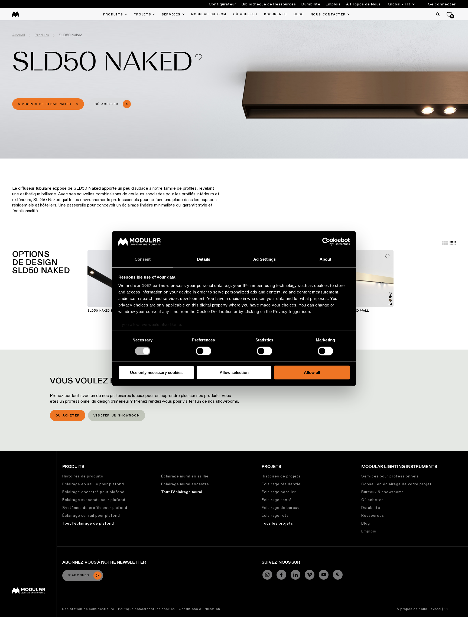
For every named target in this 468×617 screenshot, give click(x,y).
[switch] (203, 351)
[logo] (15, 14)
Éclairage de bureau (281, 507)
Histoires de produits (82, 476)
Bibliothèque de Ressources (269, 4)
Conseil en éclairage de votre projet (396, 484)
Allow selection (234, 372)
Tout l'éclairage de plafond (88, 523)
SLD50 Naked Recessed (107, 310)
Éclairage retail (276, 515)
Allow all (312, 372)
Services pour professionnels (390, 476)
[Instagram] (267, 575)
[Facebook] (281, 575)
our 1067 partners (152, 285)
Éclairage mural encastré (185, 484)
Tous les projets (277, 523)
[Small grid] (453, 243)
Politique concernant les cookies (146, 609)
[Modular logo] (28, 592)
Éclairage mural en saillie (185, 476)
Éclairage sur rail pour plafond (91, 515)
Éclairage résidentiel (282, 484)
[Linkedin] (295, 575)
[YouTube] (323, 575)
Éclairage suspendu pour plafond (93, 499)
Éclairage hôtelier (279, 491)
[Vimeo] (309, 575)
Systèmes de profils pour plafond (94, 507)
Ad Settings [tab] (264, 259)
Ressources (372, 515)
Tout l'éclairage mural (181, 491)
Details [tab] (203, 259)
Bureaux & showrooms (382, 491)
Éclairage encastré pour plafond (93, 491)
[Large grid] (445, 243)
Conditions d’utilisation (199, 609)
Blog (365, 523)
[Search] (438, 14)
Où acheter (68, 415)
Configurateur (222, 4)
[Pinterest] (337, 575)
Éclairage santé (277, 499)
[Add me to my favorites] (198, 57)
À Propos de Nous (363, 4)
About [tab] (326, 259)
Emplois (333, 4)
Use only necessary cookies (156, 372)
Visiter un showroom (116, 415)
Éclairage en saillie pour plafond (93, 484)
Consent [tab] (143, 259)
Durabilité (310, 4)
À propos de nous (412, 609)
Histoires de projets (281, 476)
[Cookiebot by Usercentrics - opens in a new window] (326, 241)
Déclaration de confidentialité (88, 609)
